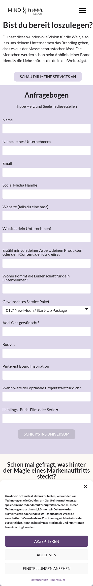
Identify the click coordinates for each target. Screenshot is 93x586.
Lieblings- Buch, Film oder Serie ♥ (30, 410)
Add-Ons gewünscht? (20, 323)
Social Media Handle (19, 185)
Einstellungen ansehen (46, 568)
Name (7, 120)
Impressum (57, 580)
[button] (85, 486)
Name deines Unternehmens (26, 142)
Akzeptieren (46, 541)
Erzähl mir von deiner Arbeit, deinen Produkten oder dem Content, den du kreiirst (42, 252)
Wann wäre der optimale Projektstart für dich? (41, 388)
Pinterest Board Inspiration (25, 366)
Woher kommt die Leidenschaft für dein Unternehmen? (36, 278)
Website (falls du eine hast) (25, 207)
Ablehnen (46, 555)
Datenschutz (39, 580)
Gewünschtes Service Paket (25, 302)
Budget (8, 344)
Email (7, 163)
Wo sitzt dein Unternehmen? (26, 228)
